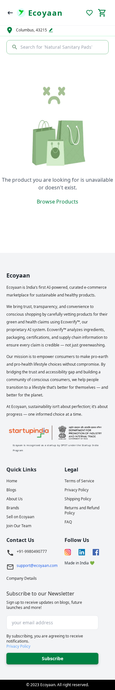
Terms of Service (79, 481)
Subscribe (52, 658)
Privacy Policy (76, 490)
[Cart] (102, 12)
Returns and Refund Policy (82, 510)
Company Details (21, 578)
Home (11, 481)
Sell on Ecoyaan (20, 517)
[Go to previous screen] (10, 13)
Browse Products (57, 201)
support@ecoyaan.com (37, 565)
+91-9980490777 (32, 551)
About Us (14, 499)
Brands (12, 508)
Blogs (11, 490)
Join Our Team (18, 525)
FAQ (68, 522)
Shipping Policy (78, 499)
